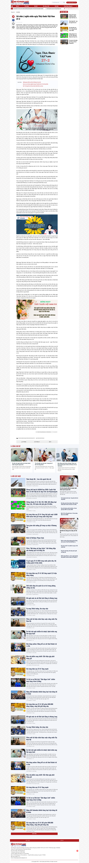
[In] (13, 27)
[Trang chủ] (12, 6)
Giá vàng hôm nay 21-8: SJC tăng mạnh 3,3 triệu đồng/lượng (41, 574)
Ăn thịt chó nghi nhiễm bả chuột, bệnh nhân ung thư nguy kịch (21, 464)
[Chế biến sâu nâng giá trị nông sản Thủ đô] (69, 523)
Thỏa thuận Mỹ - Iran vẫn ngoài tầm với (38, 479)
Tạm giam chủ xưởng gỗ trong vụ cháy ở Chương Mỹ (41, 526)
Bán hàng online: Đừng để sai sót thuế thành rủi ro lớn (41, 645)
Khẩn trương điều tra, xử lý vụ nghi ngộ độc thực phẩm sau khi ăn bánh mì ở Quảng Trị (69, 556)
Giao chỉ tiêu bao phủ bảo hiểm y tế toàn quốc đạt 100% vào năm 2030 (69, 509)
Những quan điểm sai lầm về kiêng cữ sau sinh (32, 82)
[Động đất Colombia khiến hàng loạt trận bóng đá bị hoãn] (18, 695)
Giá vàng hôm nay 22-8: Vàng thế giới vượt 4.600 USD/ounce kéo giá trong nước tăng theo (38, 8)
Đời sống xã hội (34, 498)
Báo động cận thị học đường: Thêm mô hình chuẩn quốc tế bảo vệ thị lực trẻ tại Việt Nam (67, 465)
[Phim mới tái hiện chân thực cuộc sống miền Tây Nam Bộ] (18, 622)
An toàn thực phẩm (66, 519)
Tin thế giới (34, 700)
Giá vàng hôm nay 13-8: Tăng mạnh (37, 669)
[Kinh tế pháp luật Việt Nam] (20, 2)
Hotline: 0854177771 (72, 2)
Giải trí (33, 627)
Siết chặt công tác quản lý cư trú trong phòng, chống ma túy (41, 586)
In (50, 441)
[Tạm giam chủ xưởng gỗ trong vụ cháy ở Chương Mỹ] (18, 528)
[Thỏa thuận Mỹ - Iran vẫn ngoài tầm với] (18, 482)
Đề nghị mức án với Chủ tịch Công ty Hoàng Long (41, 598)
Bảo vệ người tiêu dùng (35, 665)
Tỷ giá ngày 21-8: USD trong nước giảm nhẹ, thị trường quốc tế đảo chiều (41, 562)
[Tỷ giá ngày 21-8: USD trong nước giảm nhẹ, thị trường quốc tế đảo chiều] (18, 564)
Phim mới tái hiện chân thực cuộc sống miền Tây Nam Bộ (41, 620)
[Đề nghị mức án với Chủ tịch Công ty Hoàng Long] (18, 601)
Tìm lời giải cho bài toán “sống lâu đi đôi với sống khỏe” (43, 464)
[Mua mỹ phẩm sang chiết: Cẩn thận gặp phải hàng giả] (18, 659)
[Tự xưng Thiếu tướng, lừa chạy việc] (18, 611)
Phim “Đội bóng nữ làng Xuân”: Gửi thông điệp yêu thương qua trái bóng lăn (41, 549)
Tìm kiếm (64, 2)
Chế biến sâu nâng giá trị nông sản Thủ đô (68, 531)
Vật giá (33, 675)
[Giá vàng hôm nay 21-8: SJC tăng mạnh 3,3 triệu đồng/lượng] (18, 576)
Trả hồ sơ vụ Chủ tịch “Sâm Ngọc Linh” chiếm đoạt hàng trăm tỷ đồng (40, 680)
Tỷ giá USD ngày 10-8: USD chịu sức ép (38, 835)
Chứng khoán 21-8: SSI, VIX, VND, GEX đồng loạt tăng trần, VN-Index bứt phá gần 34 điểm (41, 503)
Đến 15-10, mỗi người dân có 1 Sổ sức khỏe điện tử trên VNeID (69, 514)
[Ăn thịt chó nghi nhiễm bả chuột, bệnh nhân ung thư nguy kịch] (22, 454)
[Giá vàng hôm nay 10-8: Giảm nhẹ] (18, 848)
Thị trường (33, 510)
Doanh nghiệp (34, 652)
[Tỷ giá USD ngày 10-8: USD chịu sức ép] (18, 838)
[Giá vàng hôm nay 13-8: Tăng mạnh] (18, 672)
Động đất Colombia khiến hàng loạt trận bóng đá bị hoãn (41, 692)
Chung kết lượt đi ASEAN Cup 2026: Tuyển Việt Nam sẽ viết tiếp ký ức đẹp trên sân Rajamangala (41, 490)
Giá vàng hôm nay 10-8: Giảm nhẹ (37, 845)
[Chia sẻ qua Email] (13, 23)
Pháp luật (33, 604)
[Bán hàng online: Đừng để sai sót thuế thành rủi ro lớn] (18, 647)
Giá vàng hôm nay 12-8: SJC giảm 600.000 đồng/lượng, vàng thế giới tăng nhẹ (39, 705)
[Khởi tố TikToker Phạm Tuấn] (18, 541)
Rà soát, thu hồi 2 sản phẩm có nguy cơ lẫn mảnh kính (69, 546)
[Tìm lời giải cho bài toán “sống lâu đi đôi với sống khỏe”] (44, 454)
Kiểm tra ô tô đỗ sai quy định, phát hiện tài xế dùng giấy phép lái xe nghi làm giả (40, 857)
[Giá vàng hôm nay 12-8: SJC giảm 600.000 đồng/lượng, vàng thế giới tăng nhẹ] (18, 707)
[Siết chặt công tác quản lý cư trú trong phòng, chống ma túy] (18, 589)
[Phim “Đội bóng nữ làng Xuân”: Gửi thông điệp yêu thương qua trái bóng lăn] (18, 551)
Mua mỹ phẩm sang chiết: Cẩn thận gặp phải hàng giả (40, 657)
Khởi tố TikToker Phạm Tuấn (35, 538)
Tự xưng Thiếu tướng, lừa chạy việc (37, 608)
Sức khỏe (13, 460)
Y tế (32, 640)
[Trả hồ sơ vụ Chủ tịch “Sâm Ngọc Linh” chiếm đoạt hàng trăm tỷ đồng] (18, 682)
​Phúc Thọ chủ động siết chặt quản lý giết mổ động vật (69, 551)
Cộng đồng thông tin (35, 485)
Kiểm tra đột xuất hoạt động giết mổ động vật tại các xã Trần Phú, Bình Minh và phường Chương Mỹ (69, 541)
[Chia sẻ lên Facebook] (13, 20)
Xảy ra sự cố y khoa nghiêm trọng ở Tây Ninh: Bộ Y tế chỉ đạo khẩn (35, 84)
